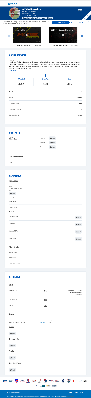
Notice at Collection (30, 396)
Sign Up (80, 22)
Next (82, 35)
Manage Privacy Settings (44, 396)
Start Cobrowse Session (63, 396)
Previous (9, 35)
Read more (13, 70)
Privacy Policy (36, 396)
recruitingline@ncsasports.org (14, 392)
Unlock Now (61, 22)
